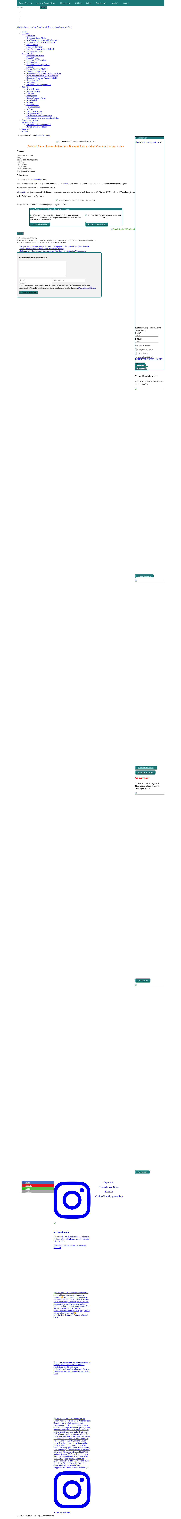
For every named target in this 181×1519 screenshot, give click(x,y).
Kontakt (25, 131)
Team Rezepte (83, 246)
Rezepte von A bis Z (34, 113)
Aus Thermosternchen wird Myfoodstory (42, 40)
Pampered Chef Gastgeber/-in (37, 65)
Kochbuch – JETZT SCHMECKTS (40, 42)
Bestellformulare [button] (28, 122)
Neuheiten (30, 67)
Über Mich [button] (26, 33)
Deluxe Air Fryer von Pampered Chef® (41, 78)
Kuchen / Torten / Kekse (46, 3)
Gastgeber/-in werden (30, 120)
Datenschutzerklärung (86, 288)
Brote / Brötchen (25, 3)
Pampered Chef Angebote (36, 60)
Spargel (126, 3)
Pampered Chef (32, 105)
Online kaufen (32, 62)
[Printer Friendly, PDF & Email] (123, 229)
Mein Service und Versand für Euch (40, 49)
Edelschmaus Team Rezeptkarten (39, 116)
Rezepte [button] (25, 87)
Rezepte (22, 246)
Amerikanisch (101, 3)
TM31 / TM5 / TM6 (34, 111)
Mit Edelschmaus (33, 107)
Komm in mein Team (34, 80)
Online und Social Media (36, 38)
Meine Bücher (32, 45)
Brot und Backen (33, 91)
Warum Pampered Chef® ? (37, 69)
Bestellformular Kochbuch (36, 127)
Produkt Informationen (35, 56)
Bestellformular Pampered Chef (38, 85)
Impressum (26, 129)
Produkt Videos (32, 58)
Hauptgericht (65, 3)
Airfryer (29, 109)
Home (24, 31)
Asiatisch (114, 3)
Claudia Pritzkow (43, 135)
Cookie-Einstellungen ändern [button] (109, 1196)
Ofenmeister (37, 179)
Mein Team (30, 82)
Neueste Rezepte (33, 89)
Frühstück (30, 93)
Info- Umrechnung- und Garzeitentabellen (42, 118)
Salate (88, 3)
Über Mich (30, 36)
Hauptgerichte (31, 96)
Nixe (66, 183)
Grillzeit (78, 3)
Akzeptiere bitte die (148, 358)
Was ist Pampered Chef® (36, 71)
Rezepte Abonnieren (34, 51)
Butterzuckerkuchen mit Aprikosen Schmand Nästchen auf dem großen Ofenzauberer (52, 251)
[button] (26, 1183)
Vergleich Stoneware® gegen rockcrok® (42, 76)
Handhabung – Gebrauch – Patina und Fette (43, 73)
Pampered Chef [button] (28, 53)
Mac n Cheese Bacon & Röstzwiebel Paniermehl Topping (41, 249)
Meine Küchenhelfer (34, 47)
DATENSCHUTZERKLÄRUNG (148, 359)
